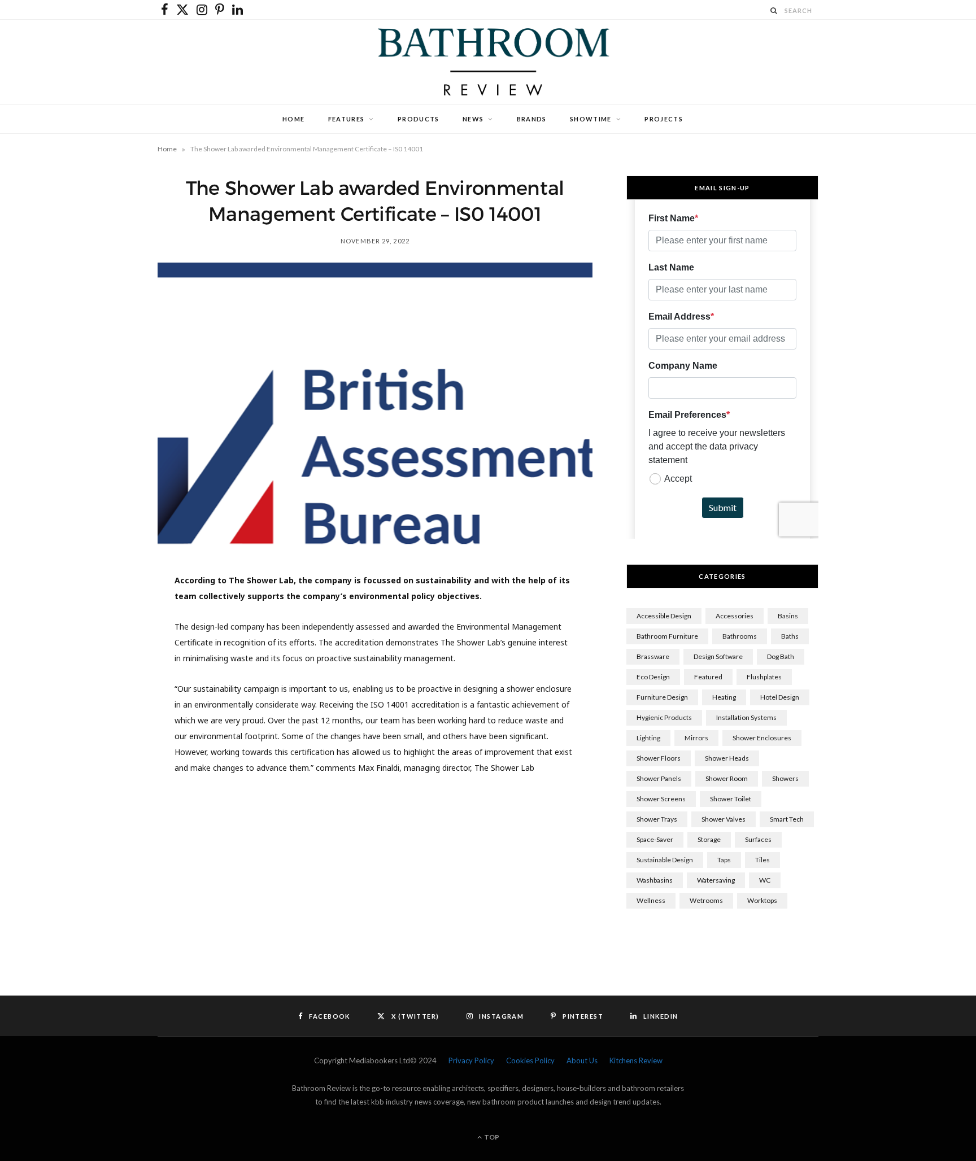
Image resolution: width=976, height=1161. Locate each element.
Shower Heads (727, 758)
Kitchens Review (636, 1060)
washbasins (655, 880)
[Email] (104, 733)
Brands (532, 119)
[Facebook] (104, 618)
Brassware (653, 656)
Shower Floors (659, 758)
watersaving (716, 880)
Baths (790, 636)
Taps (724, 860)
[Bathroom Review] (488, 62)
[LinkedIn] (104, 704)
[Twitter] (104, 647)
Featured (708, 677)
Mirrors (696, 738)
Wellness (651, 900)
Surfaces (758, 839)
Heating (724, 697)
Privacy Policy (471, 1060)
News (473, 119)
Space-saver (655, 839)
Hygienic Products (664, 717)
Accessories (734, 616)
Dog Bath (780, 656)
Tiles (762, 860)
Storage (709, 839)
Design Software (718, 656)
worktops (762, 900)
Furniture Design (662, 697)
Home (293, 119)
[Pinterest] (104, 676)
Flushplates (764, 677)
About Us (582, 1060)
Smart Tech (787, 819)
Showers (785, 778)
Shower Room (726, 778)
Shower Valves (724, 819)
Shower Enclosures (762, 738)
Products (418, 119)
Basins (788, 616)
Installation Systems (746, 717)
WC (764, 880)
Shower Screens (661, 799)
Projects (663, 119)
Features (346, 119)
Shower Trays (657, 819)
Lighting (648, 738)
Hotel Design (779, 697)
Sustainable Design (665, 860)
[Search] (774, 10)
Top (491, 1137)
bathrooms (739, 636)
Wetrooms (706, 900)
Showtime (591, 119)
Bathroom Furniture (667, 636)
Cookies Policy (530, 1060)
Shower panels (659, 778)
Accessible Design (664, 616)
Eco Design (653, 677)
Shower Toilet (730, 799)
